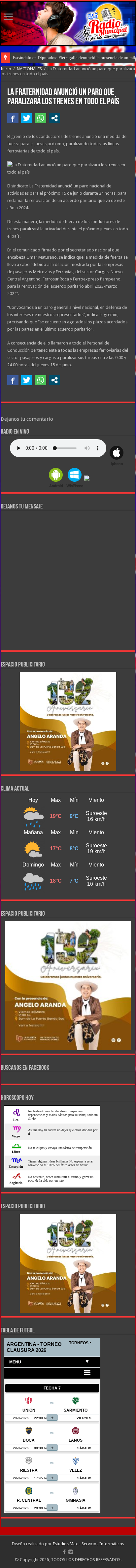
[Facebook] (64, 1552)
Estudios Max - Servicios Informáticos (88, 1543)
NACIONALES (29, 68)
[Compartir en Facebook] (12, 118)
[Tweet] (26, 118)
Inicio (6, 68)
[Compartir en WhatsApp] (40, 118)
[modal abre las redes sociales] (54, 118)
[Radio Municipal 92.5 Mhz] (68, 23)
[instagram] (71, 1552)
